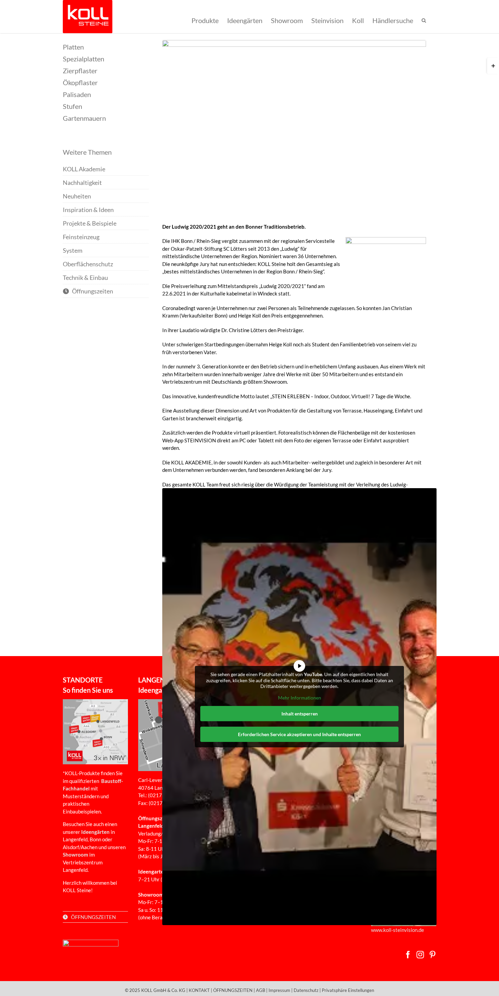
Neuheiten (77, 196)
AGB (260, 990)
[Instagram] (420, 954)
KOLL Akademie (84, 169)
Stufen (72, 106)
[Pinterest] (432, 954)
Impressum (279, 990)
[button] (424, 20)
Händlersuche (392, 20)
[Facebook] (408, 954)
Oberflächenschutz (88, 264)
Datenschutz (306, 990)
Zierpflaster (80, 70)
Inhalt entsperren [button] (299, 713)
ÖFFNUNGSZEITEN (92, 917)
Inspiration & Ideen (88, 209)
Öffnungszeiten (91, 291)
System (72, 250)
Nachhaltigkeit (82, 182)
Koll (358, 20)
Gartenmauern (84, 118)
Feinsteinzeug (81, 237)
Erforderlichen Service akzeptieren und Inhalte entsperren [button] (299, 734)
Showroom (287, 20)
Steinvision (327, 20)
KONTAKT (199, 990)
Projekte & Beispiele (89, 223)
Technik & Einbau (85, 277)
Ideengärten (244, 20)
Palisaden (77, 94)
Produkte (205, 20)
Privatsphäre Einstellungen (348, 990)
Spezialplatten (83, 59)
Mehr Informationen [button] (299, 698)
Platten (73, 47)
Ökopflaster (80, 82)
